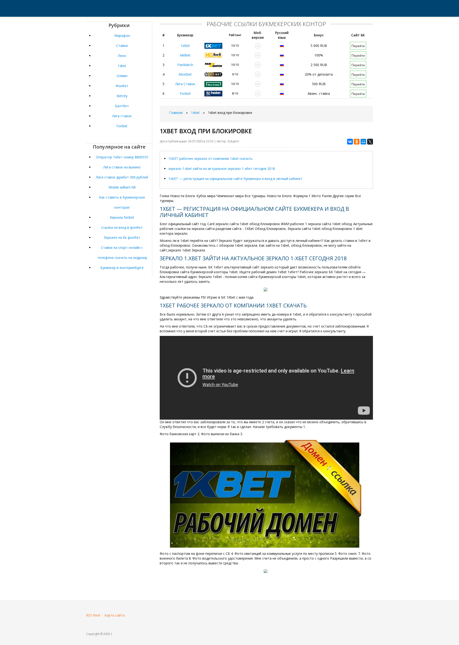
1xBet (185, 45)
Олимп (122, 75)
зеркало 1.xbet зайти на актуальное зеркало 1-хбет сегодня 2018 (221, 168)
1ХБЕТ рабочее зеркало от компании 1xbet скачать (210, 158)
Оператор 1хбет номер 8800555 (122, 157)
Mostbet (185, 74)
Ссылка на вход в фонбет (122, 227)
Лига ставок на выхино (122, 167)
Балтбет (122, 106)
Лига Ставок (185, 84)
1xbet (122, 65)
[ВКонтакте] (350, 142)
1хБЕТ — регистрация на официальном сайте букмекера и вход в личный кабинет (235, 178)
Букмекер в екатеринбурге (122, 267)
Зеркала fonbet (122, 217)
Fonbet (121, 126)
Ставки (122, 45)
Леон (122, 55)
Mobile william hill (122, 187)
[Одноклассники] (357, 142)
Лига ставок (122, 116)
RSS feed (93, 615)
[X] (370, 142)
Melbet (185, 55)
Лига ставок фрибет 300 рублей (122, 177)
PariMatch (185, 64)
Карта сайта (114, 615)
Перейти (358, 45)
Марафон (122, 35)
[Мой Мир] (363, 142)
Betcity (122, 96)
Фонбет (122, 85)
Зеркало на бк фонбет (122, 237)
